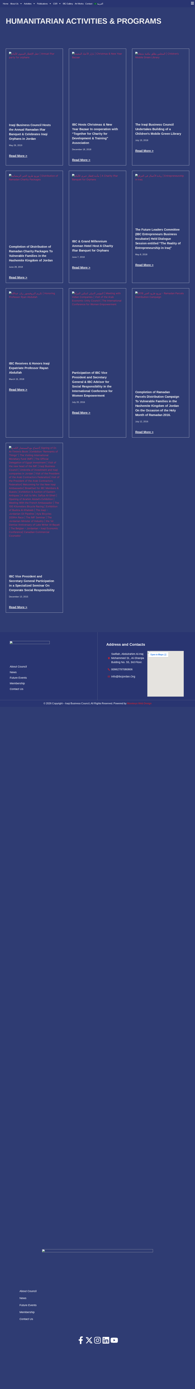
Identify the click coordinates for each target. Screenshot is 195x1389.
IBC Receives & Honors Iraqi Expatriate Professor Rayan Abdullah (29, 368)
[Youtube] (114, 1340)
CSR (55, 3)
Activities (28, 3)
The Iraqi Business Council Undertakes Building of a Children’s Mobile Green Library (158, 129)
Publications (42, 3)
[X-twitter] (89, 1340)
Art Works (79, 3)
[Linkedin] (106, 1340)
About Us (14, 3)
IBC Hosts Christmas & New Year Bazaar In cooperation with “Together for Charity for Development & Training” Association (95, 134)
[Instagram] (97, 1340)
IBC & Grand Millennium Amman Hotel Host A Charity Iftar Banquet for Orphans (92, 246)
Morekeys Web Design (139, 703)
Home (5, 3)
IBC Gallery (68, 3)
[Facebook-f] (81, 1340)
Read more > (18, 155)
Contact (88, 3)
